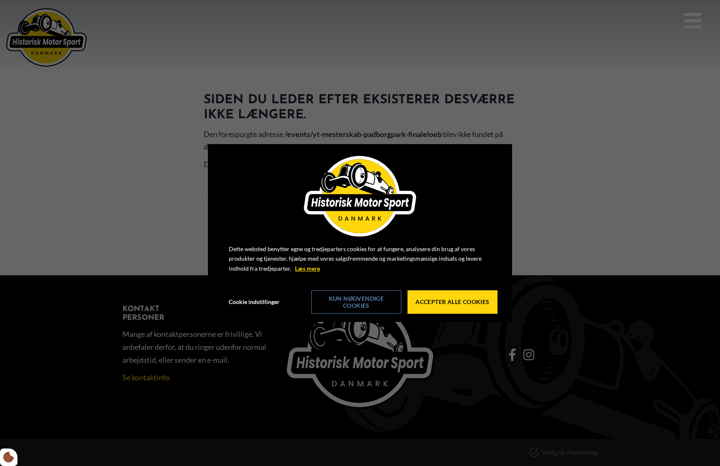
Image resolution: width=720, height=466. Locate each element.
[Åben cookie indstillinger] (9, 457)
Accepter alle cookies (452, 302)
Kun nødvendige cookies (356, 302)
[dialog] (360, 233)
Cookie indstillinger (254, 301)
